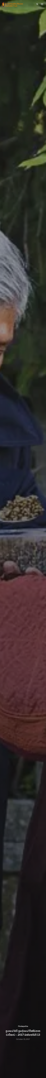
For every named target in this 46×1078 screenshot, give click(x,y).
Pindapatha (23, 1026)
